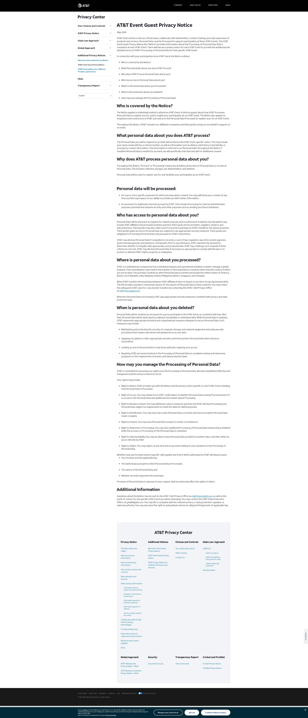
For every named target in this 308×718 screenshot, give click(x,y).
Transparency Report (89, 85)
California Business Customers (212, 565)
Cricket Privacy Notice (212, 663)
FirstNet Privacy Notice (212, 668)
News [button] (227, 5)
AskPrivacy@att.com (129, 290)
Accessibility (102, 693)
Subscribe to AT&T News (129, 693)
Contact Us (111, 693)
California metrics (212, 553)
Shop (118, 693)
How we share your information (129, 563)
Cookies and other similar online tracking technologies (131, 622)
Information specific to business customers (132, 601)
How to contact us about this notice (132, 614)
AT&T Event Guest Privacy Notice (91, 65)
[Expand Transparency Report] (110, 85)
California (207, 548)
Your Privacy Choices (149, 693)
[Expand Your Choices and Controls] (110, 26)
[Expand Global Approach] (110, 48)
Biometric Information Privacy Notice (93, 60)
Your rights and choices (185, 548)
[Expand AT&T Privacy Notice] (110, 33)
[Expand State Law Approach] (110, 40)
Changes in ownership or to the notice (133, 595)
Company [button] (178, 5)
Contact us (180, 557)
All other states (209, 570)
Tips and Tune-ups (155, 663)
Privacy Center (91, 16)
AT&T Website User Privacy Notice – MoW (129, 664)
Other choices (181, 553)
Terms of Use (93, 693)
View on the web (182, 663)
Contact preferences (129, 629)
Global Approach (86, 48)
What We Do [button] (195, 5)
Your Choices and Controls (91, 26)
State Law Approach (88, 41)
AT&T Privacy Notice (88, 33)
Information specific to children (132, 608)
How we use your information (128, 556)
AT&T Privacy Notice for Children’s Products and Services (92, 70)
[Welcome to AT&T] (84, 6)
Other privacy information (131, 583)
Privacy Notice (82, 693)
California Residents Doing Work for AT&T (213, 558)
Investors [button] (213, 5)
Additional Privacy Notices (91, 55)
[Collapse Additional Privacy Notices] (110, 55)
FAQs (80, 79)
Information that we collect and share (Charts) (133, 589)
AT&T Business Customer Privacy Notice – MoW (131, 671)
